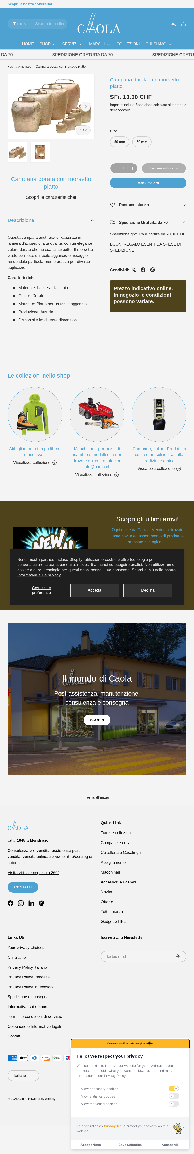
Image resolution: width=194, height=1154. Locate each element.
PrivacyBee (113, 1126)
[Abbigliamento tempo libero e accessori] (35, 414)
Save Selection (130, 1145)
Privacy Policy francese (29, 977)
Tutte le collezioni (116, 833)
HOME (28, 44)
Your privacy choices (26, 947)
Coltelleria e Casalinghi (121, 852)
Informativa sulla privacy (39, 575)
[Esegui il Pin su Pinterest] (152, 270)
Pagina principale (19, 66)
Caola (22, 1099)
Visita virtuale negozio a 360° (33, 872)
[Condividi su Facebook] (143, 270)
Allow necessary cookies (99, 1089)
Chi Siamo (17, 957)
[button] (183, 24)
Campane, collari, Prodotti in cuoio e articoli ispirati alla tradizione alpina (159, 454)
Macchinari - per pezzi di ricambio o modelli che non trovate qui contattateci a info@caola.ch (97, 457)
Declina (147, 590)
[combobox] (37, 24)
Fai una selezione (164, 168)
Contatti (14, 1036)
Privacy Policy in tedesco (30, 987)
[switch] (174, 1088)
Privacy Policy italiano (27, 967)
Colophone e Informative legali (34, 1026)
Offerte (107, 902)
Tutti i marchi (112, 911)
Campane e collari (117, 843)
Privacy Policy (115, 1076)
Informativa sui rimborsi (28, 1006)
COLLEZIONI (128, 44)
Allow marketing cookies (99, 1104)
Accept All (170, 1145)
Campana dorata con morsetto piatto (61, 66)
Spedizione (143, 105)
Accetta (94, 590)
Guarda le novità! (56, 4)
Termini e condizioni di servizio (35, 1016)
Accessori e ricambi (118, 882)
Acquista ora (148, 183)
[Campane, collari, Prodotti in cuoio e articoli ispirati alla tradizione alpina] (159, 414)
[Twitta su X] (133, 270)
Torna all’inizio (97, 797)
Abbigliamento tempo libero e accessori (35, 451)
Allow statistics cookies (98, 1096)
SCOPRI (97, 720)
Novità (106, 892)
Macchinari (110, 872)
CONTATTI (23, 887)
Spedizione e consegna (28, 997)
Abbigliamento (113, 862)
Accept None (90, 1145)
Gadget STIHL (113, 921)
